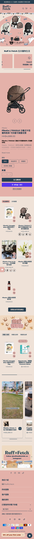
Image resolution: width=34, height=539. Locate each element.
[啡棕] (19, 234)
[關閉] (23, 535)
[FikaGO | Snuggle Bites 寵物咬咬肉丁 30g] (9, 213)
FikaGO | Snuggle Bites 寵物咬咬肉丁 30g (9, 227)
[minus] (4, 174)
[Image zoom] (17, 98)
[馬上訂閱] (30, 509)
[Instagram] (15, 473)
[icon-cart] (26, 8)
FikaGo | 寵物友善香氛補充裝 (9, 298)
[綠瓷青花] (23, 234)
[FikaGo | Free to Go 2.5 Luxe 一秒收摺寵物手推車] (9, 249)
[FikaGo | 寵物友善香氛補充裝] (9, 285)
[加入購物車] (14, 220)
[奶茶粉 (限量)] (30, 234)
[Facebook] (11, 473)
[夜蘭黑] (26, 234)
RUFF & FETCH (19, 531)
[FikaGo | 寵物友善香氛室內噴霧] (25, 249)
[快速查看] (14, 217)
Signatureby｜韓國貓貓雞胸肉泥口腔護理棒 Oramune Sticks (25, 362)
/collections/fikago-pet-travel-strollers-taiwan (16, 14)
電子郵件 (6, 509)
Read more (6, 153)
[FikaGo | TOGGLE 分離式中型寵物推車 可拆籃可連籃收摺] (25, 213)
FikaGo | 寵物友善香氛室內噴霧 (25, 262)
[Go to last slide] (15, 121)
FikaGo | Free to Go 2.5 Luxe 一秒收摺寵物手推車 (9, 263)
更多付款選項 (17, 189)
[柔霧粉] (11, 270)
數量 (4, 170)
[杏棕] (14, 270)
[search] (23, 8)
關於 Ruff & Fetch (8, 484)
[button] (17, 180)
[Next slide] (20, 121)
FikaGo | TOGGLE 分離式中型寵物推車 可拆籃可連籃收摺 (24, 227)
